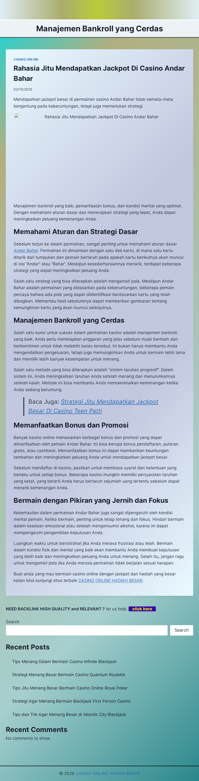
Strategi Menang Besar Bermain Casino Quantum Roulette (68, 674)
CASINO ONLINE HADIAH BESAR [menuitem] (110, 580)
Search (12, 621)
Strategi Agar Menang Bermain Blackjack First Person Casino (71, 701)
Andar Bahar (26, 250)
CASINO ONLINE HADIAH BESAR (108, 773)
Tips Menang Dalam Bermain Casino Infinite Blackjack (64, 661)
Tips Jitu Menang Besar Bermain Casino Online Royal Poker (70, 688)
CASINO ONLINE (26, 59)
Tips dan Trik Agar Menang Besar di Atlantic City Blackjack (69, 714)
